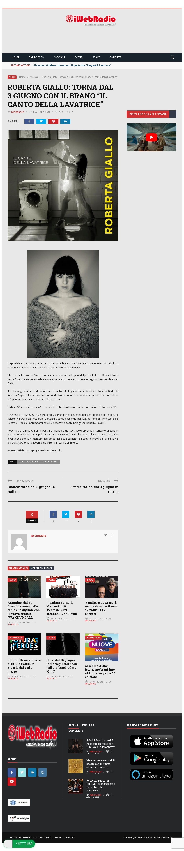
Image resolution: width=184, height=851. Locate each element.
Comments (75, 730)
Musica (12, 77)
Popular (88, 725)
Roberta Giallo (50, 461)
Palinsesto (36, 57)
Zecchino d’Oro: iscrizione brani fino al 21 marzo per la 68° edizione (100, 671)
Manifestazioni (16, 637)
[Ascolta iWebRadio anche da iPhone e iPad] (151, 740)
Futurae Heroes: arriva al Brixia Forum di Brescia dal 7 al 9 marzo (24, 665)
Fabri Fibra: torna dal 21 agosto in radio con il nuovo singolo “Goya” (100, 744)
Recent (73, 725)
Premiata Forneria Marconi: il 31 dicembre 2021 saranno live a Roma (61, 608)
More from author (41, 568)
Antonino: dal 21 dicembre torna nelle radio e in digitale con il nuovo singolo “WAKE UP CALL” (24, 610)
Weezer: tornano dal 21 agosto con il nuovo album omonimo (100, 764)
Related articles (18, 568)
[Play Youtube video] (151, 137)
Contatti (115, 57)
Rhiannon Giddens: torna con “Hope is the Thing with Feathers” (72, 65)
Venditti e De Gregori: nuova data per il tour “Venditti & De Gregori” (101, 608)
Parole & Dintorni (28, 461)
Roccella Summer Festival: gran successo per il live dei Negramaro (100, 785)
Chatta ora (24, 843)
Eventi (79, 57)
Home (15, 57)
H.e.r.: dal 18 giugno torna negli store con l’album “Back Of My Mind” (61, 665)
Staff (96, 57)
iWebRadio (17, 112)
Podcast (59, 57)
